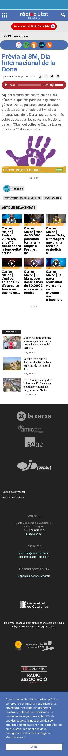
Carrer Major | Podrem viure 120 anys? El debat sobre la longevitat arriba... (11, 240)
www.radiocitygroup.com (40, 626)
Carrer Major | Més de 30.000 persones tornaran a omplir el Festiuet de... (33, 240)
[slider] (60, 84)
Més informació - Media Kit (34, 556)
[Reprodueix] (6, 85)
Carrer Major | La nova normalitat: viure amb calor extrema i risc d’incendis (54, 286)
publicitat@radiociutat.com (34, 553)
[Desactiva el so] (52, 85)
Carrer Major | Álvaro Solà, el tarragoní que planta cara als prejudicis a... (55, 240)
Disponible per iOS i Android (34, 575)
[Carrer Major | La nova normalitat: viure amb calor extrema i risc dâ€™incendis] (56, 263)
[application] (34, 85)
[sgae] (34, 442)
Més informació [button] (16, 737)
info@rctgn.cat (34, 533)
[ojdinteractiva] (34, 466)
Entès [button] (34, 746)
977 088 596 (36, 530)
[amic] (34, 429)
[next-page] (36, 306)
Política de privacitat (13, 491)
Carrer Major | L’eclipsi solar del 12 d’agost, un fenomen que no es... (11, 282)
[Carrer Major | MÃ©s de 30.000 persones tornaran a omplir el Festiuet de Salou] (34, 220)
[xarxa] (34, 416)
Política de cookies (13, 497)
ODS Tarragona (16, 36)
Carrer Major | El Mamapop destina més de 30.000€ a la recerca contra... (33, 282)
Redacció (10, 76)
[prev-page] (32, 306)
